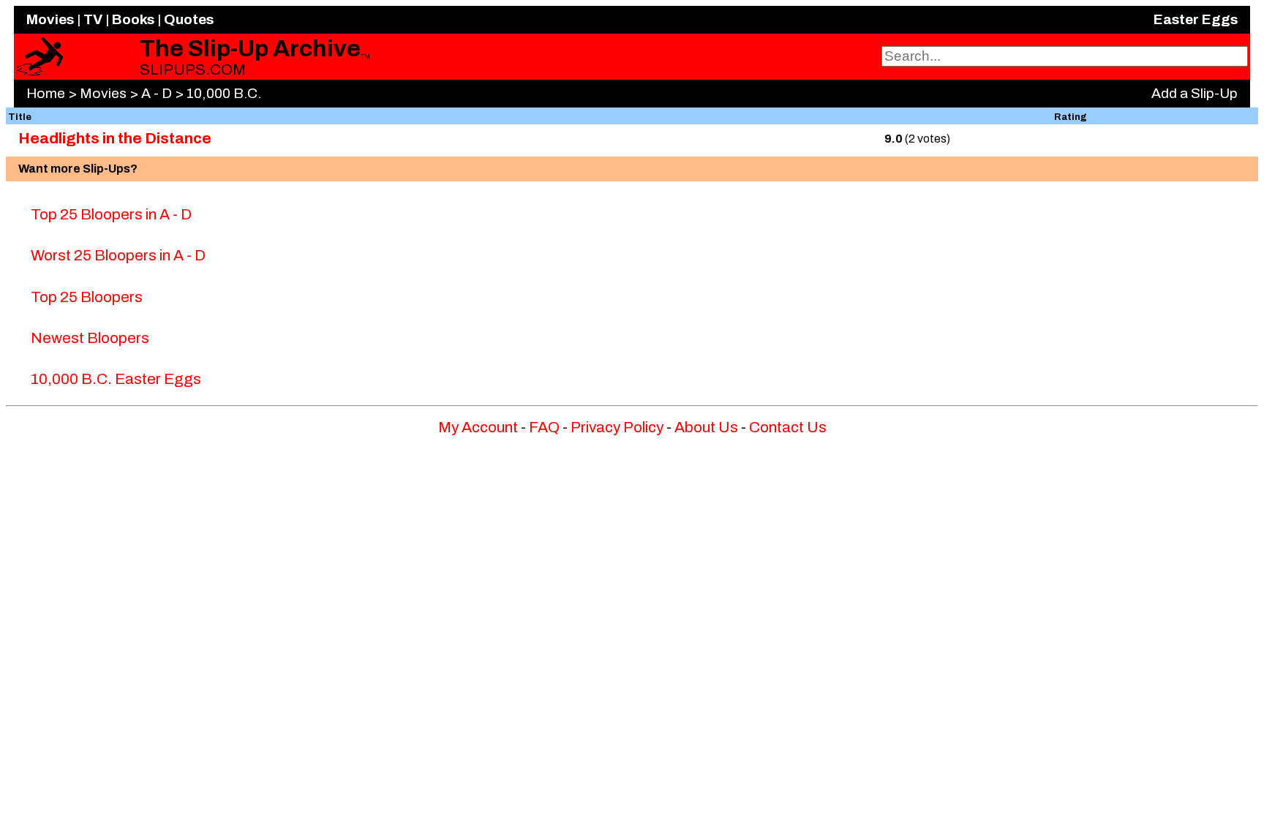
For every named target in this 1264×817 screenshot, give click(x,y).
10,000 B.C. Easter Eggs (116, 379)
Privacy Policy (617, 427)
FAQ (544, 427)
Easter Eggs (1196, 19)
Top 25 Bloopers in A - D (111, 214)
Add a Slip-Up (1194, 93)
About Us (706, 427)
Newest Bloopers (90, 338)
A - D (156, 93)
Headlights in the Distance (114, 138)
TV (92, 19)
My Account (478, 427)
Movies (50, 19)
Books (133, 19)
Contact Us (788, 427)
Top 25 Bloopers (87, 297)
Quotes (189, 19)
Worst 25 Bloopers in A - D (118, 255)
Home (45, 93)
